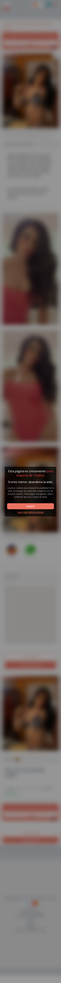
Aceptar (30, 506)
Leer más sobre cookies (30, 512)
